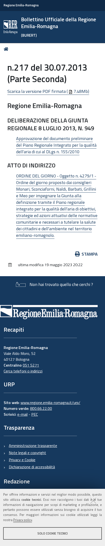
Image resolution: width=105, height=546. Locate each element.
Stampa (90, 254)
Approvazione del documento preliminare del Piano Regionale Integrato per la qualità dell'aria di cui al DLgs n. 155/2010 (56, 145)
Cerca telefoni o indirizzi (23, 371)
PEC (34, 414)
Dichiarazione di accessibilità (32, 467)
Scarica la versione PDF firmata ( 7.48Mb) (48, 91)
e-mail (22, 414)
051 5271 (31, 365)
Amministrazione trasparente (33, 445)
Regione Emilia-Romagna (21, 5)
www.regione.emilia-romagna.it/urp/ (50, 402)
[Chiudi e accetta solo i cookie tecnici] (93, 500)
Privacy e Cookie (22, 460)
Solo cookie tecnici (52, 533)
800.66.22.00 (41, 408)
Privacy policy (22, 519)
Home (7, 49)
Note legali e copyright (27, 453)
